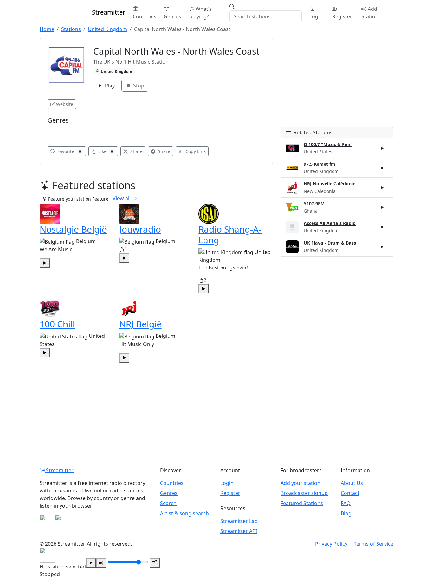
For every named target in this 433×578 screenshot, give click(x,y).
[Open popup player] (155, 563)
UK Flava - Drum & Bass (330, 243)
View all (122, 198)
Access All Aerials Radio (330, 223)
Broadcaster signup (304, 493)
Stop (138, 85)
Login (316, 16)
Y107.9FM (314, 204)
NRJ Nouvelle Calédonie (329, 184)
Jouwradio (140, 229)
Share (136, 151)
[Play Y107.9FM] (382, 207)
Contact (350, 493)
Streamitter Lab (239, 520)
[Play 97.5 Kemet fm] (382, 168)
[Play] (91, 563)
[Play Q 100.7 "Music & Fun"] (382, 148)
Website (64, 104)
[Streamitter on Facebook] (46, 521)
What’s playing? (200, 12)
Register (342, 16)
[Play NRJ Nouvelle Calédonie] (382, 187)
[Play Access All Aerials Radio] (382, 227)
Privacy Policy (331, 543)
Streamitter (59, 470)
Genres (172, 16)
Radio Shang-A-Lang (230, 234)
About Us (352, 482)
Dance (56, 130)
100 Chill (57, 324)
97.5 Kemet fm (319, 164)
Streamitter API (238, 531)
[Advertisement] (337, 82)
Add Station (369, 12)
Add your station (300, 482)
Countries (144, 16)
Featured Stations (302, 503)
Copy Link (195, 151)
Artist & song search (184, 513)
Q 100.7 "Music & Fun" (328, 144)
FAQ (346, 503)
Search (168, 503)
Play (109, 85)
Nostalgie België (73, 229)
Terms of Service (373, 543)
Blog (346, 513)
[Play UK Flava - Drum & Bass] (382, 246)
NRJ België (140, 324)
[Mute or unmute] (101, 563)
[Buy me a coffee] (77, 521)
